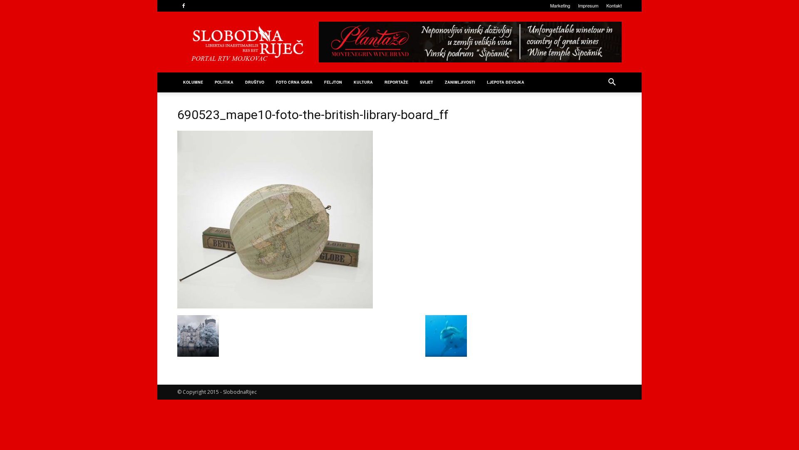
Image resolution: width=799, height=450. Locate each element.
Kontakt (614, 5)
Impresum (588, 5)
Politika (224, 82)
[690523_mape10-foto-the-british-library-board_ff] (275, 306)
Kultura (363, 82)
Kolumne (193, 82)
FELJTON (333, 82)
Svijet (426, 82)
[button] (612, 83)
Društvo (254, 82)
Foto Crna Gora (294, 82)
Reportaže (396, 82)
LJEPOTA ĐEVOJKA (505, 82)
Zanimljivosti (460, 82)
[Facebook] (183, 6)
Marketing (560, 5)
